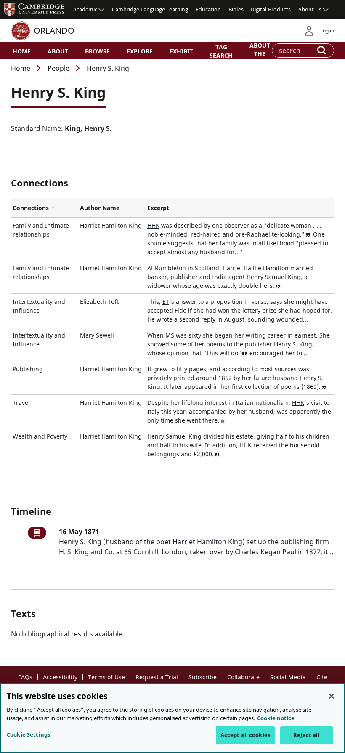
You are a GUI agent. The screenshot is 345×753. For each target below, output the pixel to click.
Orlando (54, 30)
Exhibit (181, 51)
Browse (97, 51)
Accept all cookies (245, 735)
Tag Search (221, 51)
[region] (172, 718)
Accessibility (60, 677)
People (58, 68)
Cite (321, 677)
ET (165, 302)
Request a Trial (156, 677)
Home (22, 51)
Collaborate (243, 677)
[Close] (331, 696)
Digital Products (271, 9)
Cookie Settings (28, 734)
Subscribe (202, 677)
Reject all (306, 735)
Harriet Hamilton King (207, 541)
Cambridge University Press (34, 9)
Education (208, 9)
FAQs (25, 677)
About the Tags (259, 53)
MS (169, 335)
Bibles (236, 9)
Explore (140, 51)
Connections (45, 208)
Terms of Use (106, 677)
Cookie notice (276, 718)
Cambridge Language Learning (150, 9)
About (58, 51)
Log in (327, 30)
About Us (309, 9)
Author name (99, 208)
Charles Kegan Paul (265, 551)
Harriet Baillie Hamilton (256, 268)
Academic (85, 9)
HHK (153, 225)
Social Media (288, 677)
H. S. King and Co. (86, 551)
